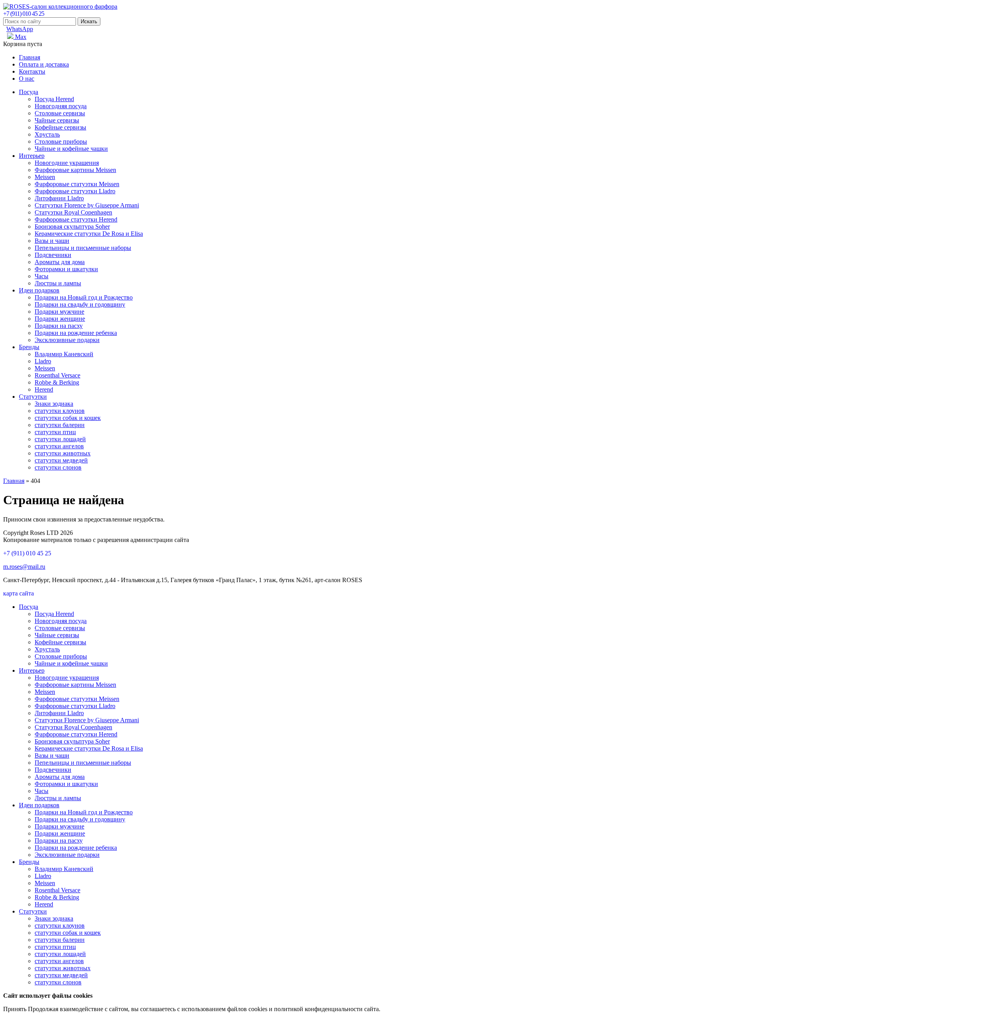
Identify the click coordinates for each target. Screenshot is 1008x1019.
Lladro (43, 361)
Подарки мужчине (59, 311)
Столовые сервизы (60, 113)
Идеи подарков (39, 290)
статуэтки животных (63, 453)
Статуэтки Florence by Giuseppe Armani (87, 205)
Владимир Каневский (64, 354)
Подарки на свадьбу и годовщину (80, 304)
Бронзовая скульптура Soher (72, 226)
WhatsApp (19, 29)
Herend (44, 389)
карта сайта (18, 593)
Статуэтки (33, 396)
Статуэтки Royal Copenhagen (73, 212)
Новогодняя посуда (61, 106)
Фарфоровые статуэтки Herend (76, 219)
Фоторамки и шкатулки (66, 269)
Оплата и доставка (44, 64)
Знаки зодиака (54, 403)
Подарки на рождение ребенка (76, 332)
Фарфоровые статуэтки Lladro (75, 191)
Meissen (45, 177)
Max (19, 36)
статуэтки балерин (60, 425)
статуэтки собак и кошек (68, 417)
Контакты (32, 71)
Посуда (28, 92)
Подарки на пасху (59, 325)
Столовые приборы (61, 141)
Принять (14, 1009)
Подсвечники (53, 255)
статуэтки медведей (61, 460)
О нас (26, 78)
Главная (29, 57)
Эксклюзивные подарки (67, 340)
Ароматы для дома (60, 262)
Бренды (29, 347)
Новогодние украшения (67, 162)
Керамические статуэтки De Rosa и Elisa (89, 233)
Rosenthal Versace (57, 375)
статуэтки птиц (55, 432)
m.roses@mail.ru (24, 566)
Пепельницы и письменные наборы (83, 247)
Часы (41, 276)
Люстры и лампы (58, 283)
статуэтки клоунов (60, 410)
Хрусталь (47, 134)
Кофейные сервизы (60, 127)
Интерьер (31, 155)
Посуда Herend (54, 99)
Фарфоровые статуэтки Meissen (77, 184)
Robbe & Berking (57, 382)
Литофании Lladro (59, 198)
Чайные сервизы (57, 120)
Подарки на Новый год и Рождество (84, 297)
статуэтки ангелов (59, 446)
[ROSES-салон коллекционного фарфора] (60, 6)
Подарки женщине (60, 318)
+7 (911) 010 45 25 (23, 13)
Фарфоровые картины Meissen (75, 169)
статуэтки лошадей (60, 439)
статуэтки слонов (58, 467)
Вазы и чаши (52, 240)
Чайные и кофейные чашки (71, 148)
